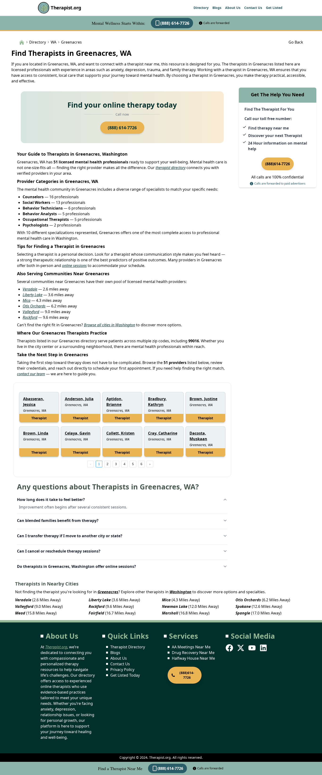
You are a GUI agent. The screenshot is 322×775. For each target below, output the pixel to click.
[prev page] (90, 464)
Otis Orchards (34, 306)
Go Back (296, 42)
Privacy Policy (122, 669)
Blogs (216, 7)
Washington (180, 591)
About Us (232, 7)
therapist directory (171, 167)
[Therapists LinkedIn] (264, 648)
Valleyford (31, 311)
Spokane (243, 606)
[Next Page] (150, 464)
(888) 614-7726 (174, 23)
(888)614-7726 (277, 163)
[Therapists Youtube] (252, 648)
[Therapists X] (241, 648)
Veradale (30, 289)
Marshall (170, 613)
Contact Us (253, 7)
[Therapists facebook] (230, 648)
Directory (201, 7)
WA (53, 42)
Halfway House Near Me (193, 658)
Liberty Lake (32, 294)
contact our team (31, 373)
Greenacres (108, 591)
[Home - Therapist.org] (22, 41)
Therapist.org (66, 7)
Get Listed (274, 7)
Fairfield (96, 613)
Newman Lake (174, 606)
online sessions (74, 265)
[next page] (150, 464)
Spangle (242, 613)
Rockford (30, 317)
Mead (20, 613)
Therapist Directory (127, 647)
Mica (26, 300)
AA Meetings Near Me (191, 647)
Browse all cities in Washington (109, 324)
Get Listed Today (125, 675)
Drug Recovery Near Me (193, 652)
